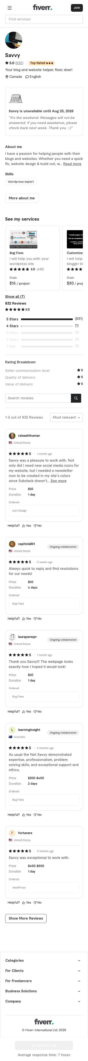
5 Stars (12, 319)
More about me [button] (22, 198)
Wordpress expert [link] (21, 181)
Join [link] (77, 7)
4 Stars (12, 326)
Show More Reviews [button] (26, 918)
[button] (9, 7)
